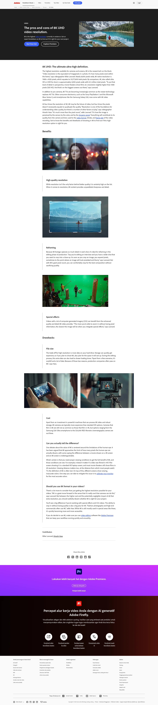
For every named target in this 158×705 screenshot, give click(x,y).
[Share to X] (73, 557)
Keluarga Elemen (17, 677)
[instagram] (30, 702)
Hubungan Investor (123, 677)
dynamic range (84, 115)
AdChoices (142, 702)
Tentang (121, 665)
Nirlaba (68, 665)
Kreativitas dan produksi (45, 670)
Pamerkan (47, 3)
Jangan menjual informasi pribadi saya (128, 702)
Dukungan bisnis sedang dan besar (100, 672)
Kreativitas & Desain (28, 3)
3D (13, 675)
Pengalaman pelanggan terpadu (47, 667)
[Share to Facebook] (68, 557)
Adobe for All (122, 687)
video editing (86, 515)
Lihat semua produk (17, 682)
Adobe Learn (95, 670)
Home (15, 7)
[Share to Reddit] (85, 557)
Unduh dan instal (96, 665)
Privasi (96, 702)
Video (39, 3)
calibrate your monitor (105, 473)
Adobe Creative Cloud (24, 7)
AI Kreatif (15, 662)
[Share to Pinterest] (81, 557)
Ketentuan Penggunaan (104, 702)
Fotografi (15, 665)
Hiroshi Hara (58, 536)
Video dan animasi (17, 670)
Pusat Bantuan (96, 662)
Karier (120, 667)
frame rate (99, 118)
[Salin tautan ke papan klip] (89, 557)
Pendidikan (68, 662)
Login (139, 3)
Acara (120, 670)
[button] (133, 2)
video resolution (40, 37)
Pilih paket (78, 3)
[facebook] (27, 702)
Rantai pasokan (122, 680)
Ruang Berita (122, 672)
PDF (14, 672)
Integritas (121, 685)
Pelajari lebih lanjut (79, 591)
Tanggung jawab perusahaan (125, 675)
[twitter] (34, 702)
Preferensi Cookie (115, 702)
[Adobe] (17, 3)
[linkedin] (37, 702)
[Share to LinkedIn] (77, 557)
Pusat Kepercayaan (123, 682)
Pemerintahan (69, 667)
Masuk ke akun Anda (124, 662)
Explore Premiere (50, 44)
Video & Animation (36, 7)
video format (81, 118)
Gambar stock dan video (18, 680)
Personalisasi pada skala (45, 662)
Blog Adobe (122, 689)
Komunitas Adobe (97, 667)
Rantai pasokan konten (45, 665)
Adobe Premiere (107, 515)
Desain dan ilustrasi (17, 667)
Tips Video (56, 3)
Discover (45, 7)
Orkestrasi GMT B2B (44, 672)
